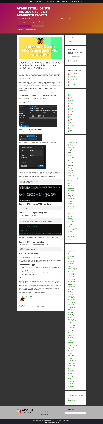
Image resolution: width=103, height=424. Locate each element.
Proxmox (25, 305)
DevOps (69, 160)
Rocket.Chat (70, 214)
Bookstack (72, 122)
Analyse (69, 149)
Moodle (71, 114)
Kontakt (58, 1)
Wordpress (70, 238)
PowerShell (70, 206)
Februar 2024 (70, 297)
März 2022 (70, 335)
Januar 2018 (70, 386)
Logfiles (69, 183)
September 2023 (71, 306)
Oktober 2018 (70, 385)
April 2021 (70, 353)
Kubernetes (70, 175)
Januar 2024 (70, 299)
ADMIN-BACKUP (73, 79)
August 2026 (70, 250)
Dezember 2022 (71, 320)
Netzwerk (70, 195)
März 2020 (70, 371)
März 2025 (70, 278)
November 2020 (71, 362)
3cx (68, 140)
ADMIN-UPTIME (73, 81)
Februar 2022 (70, 337)
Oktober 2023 (71, 304)
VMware (71, 103)
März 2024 (70, 296)
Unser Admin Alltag (72, 228)
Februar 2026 (70, 260)
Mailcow (71, 130)
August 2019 (70, 381)
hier (38, 289)
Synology (72, 108)
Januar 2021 (70, 358)
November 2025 (71, 264)
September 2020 (71, 365)
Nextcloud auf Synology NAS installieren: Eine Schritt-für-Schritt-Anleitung (33, 306)
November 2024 (71, 284)
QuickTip (69, 213)
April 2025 (70, 276)
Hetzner (69, 170)
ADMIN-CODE (73, 84)
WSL (69, 239)
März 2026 (70, 258)
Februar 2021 (70, 357)
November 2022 (71, 322)
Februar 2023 (70, 317)
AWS (69, 152)
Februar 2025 (70, 279)
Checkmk (72, 125)
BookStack (70, 154)
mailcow (69, 186)
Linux (69, 180)
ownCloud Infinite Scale (73, 205)
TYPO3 (69, 224)
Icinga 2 (71, 97)
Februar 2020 (70, 373)
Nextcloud (70, 198)
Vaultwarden (72, 127)
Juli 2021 (69, 348)
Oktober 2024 (71, 286)
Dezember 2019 (71, 375)
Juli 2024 (70, 289)
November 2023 (71, 302)
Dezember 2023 (71, 301)
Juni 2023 (70, 310)
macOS (69, 185)
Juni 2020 (70, 368)
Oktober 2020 (71, 363)
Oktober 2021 (70, 343)
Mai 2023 (70, 312)
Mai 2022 (70, 332)
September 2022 (71, 325)
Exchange (70, 165)
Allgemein (21, 305)
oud (73, 94)
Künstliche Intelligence (72, 177)
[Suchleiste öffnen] (84, 1)
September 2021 (71, 345)
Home (31, 1)
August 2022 (70, 327)
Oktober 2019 (70, 378)
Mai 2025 (70, 274)
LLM (68, 182)
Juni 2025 (70, 273)
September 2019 (71, 380)
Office (69, 200)
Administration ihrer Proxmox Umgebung (37, 285)
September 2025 (71, 268)
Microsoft (70, 190)
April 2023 (70, 314)
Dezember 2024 (71, 283)
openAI (69, 201)
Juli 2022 (70, 329)
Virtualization (70, 231)
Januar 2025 (70, 281)
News (69, 196)
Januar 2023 (70, 319)
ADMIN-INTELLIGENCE (75, 73)
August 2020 (70, 366)
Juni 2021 (70, 350)
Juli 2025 (70, 271)
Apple (69, 150)
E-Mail (69, 163)
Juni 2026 (70, 253)
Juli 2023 (70, 309)
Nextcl (71, 94)
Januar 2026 (70, 261)
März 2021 (70, 355)
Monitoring (70, 191)
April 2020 (70, 370)
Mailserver (70, 188)
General (69, 168)
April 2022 (70, 334)
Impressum (64, 1)
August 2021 (70, 347)
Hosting (71, 111)
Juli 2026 (70, 251)
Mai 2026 (70, 255)
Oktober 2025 (71, 266)
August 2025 (70, 269)
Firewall (71, 100)
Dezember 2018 (71, 383)
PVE (68, 210)
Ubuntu (69, 226)
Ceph (69, 155)
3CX (71, 119)
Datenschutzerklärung (74, 1)
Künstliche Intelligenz (72, 178)
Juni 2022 (70, 330)
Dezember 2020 (71, 360)
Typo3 (71, 116)
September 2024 (71, 287)
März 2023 (70, 315)
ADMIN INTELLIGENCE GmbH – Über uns (44, 1)
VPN (69, 234)
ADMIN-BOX (72, 76)
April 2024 (70, 294)
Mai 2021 (70, 352)
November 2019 (71, 376)
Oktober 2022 (71, 324)
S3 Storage (70, 216)
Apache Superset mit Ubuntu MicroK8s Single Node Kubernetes (31, 307)
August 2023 (70, 307)
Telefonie (70, 223)
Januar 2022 (70, 338)
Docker (69, 162)
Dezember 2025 (71, 263)
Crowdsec (70, 159)
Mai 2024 (70, 292)
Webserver (70, 236)
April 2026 (70, 256)
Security (69, 218)
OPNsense (70, 203)
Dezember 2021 (71, 340)
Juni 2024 (70, 291)
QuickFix (69, 211)
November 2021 (71, 342)
